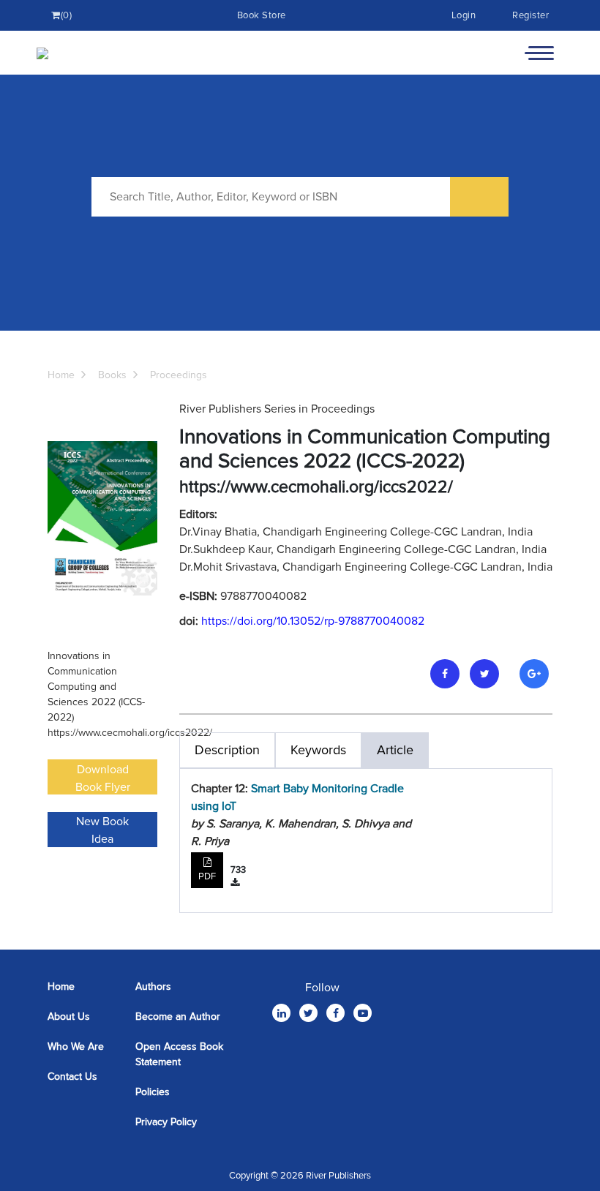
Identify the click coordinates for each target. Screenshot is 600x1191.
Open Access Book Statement (179, 1054)
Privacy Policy (166, 1122)
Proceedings (178, 375)
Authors (153, 986)
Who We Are (76, 1046)
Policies (152, 1092)
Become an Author (177, 1016)
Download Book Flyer (102, 778)
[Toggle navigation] (539, 53)
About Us (69, 1016)
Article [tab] (395, 750)
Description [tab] (227, 750)
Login (463, 15)
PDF (207, 876)
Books (112, 375)
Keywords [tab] (318, 750)
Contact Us (72, 1076)
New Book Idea (102, 830)
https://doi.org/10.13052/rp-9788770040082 (312, 621)
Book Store (261, 15)
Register (530, 15)
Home (61, 375)
